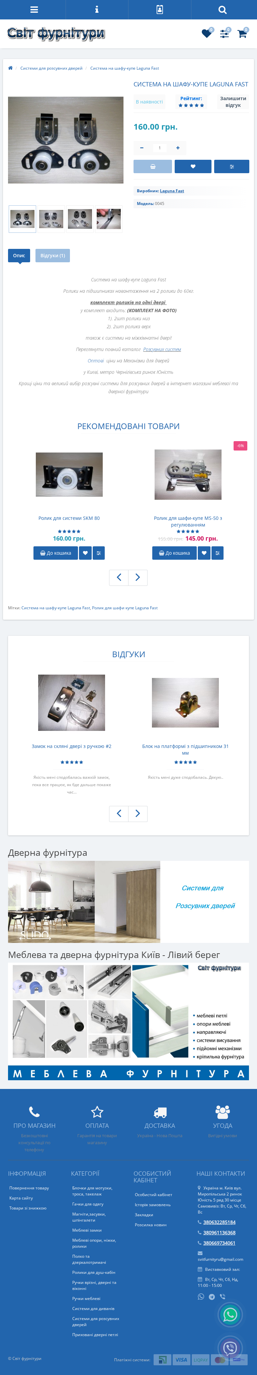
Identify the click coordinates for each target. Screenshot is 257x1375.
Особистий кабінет (153, 1194)
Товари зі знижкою (28, 1208)
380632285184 (219, 1222)
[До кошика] (153, 166)
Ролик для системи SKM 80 (69, 518)
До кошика (58, 553)
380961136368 (219, 1232)
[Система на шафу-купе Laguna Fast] (65, 140)
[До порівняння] (99, 553)
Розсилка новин (151, 1225)
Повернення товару (29, 1188)
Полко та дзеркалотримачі (89, 1259)
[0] (207, 36)
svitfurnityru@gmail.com (220, 1259)
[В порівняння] (231, 166)
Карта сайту (21, 1198)
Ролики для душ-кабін (93, 1272)
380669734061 (219, 1243)
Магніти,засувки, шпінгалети (89, 1217)
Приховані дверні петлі (95, 1334)
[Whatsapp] (201, 1296)
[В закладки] (193, 166)
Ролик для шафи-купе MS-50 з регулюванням (188, 521)
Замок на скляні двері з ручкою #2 (71, 746)
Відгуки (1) (52, 255)
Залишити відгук (233, 101)
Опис (19, 255)
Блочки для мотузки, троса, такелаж (92, 1191)
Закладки (144, 1215)
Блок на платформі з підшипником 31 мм (185, 749)
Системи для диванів (93, 1308)
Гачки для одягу (87, 1204)
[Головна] (10, 68)
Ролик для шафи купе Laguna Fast (125, 608)
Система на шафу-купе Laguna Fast (55, 608)
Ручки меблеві (86, 1298)
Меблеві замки (87, 1230)
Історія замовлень (153, 1205)
